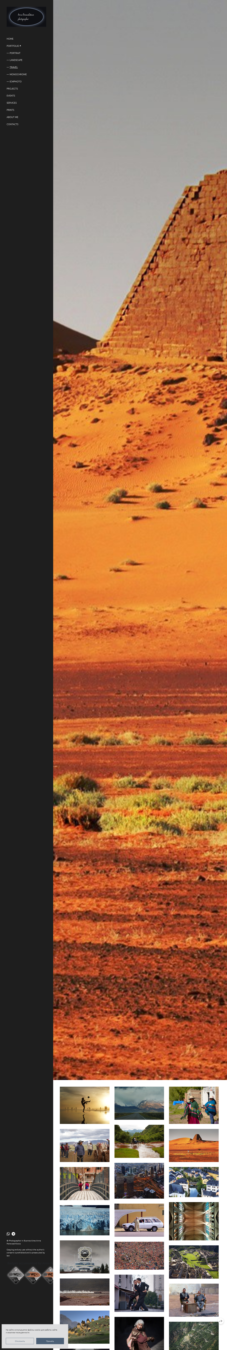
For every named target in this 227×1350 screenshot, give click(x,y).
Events (11, 95)
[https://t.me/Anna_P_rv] (13, 1234)
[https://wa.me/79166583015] (8, 1234)
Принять (50, 1341)
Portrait (15, 53)
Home (10, 38)
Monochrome (18, 74)
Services (12, 102)
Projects (12, 88)
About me (12, 117)
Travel (14, 67)
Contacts (12, 124)
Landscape (16, 60)
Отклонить (20, 1341)
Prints (10, 109)
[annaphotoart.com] (26, 17)
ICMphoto (16, 81)
